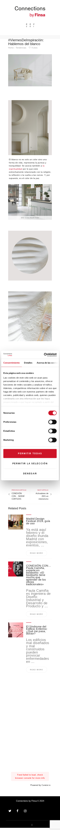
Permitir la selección (30, 463)
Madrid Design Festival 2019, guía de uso (38, 521)
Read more (36, 553)
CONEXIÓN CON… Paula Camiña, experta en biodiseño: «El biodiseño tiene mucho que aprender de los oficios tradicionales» (38, 575)
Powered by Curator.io (40, 785)
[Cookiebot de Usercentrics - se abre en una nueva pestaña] (44, 355)
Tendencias (21, 48)
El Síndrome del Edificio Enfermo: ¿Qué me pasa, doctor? (36, 630)
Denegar (30, 473)
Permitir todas (30, 453)
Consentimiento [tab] (11, 363)
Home (11, 48)
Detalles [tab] (28, 363)
